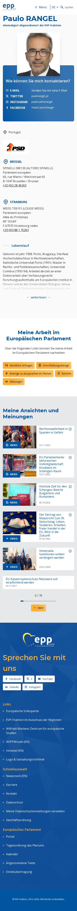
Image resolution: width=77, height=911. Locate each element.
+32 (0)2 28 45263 (14, 185)
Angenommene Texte (20, 863)
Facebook (15, 679)
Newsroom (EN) (16, 776)
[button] (38, 297)
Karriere (11, 785)
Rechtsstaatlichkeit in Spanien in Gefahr (53, 430)
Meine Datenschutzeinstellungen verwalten (35, 811)
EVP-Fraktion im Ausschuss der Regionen (33, 720)
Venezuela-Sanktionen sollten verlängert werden (51, 554)
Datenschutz (14, 802)
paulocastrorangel (42, 101)
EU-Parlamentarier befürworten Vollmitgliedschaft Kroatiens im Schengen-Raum (51, 464)
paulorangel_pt (40, 96)
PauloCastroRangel (43, 107)
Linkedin (14, 687)
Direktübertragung (19, 872)
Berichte (66, 373)
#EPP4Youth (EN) (18, 742)
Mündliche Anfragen (21, 365)
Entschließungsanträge (56, 365)
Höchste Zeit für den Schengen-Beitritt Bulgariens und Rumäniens (53, 492)
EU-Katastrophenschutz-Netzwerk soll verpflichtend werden (31, 580)
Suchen (69, 7)
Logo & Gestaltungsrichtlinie (25, 759)
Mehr (41, 608)
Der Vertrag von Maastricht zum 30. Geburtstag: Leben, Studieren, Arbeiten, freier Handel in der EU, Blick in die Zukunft (52, 525)
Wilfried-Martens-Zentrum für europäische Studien (35, 731)
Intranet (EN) (15, 751)
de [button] (53, 7)
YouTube (47, 679)
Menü (43, 7)
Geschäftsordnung (18, 820)
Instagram (35, 687)
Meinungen (15, 381)
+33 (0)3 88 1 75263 (16, 230)
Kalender (12, 854)
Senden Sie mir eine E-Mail (49, 90)
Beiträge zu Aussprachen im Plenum (30, 373)
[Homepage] (9, 7)
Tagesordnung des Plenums (25, 845)
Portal (10, 837)
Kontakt (11, 794)
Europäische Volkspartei (22, 711)
